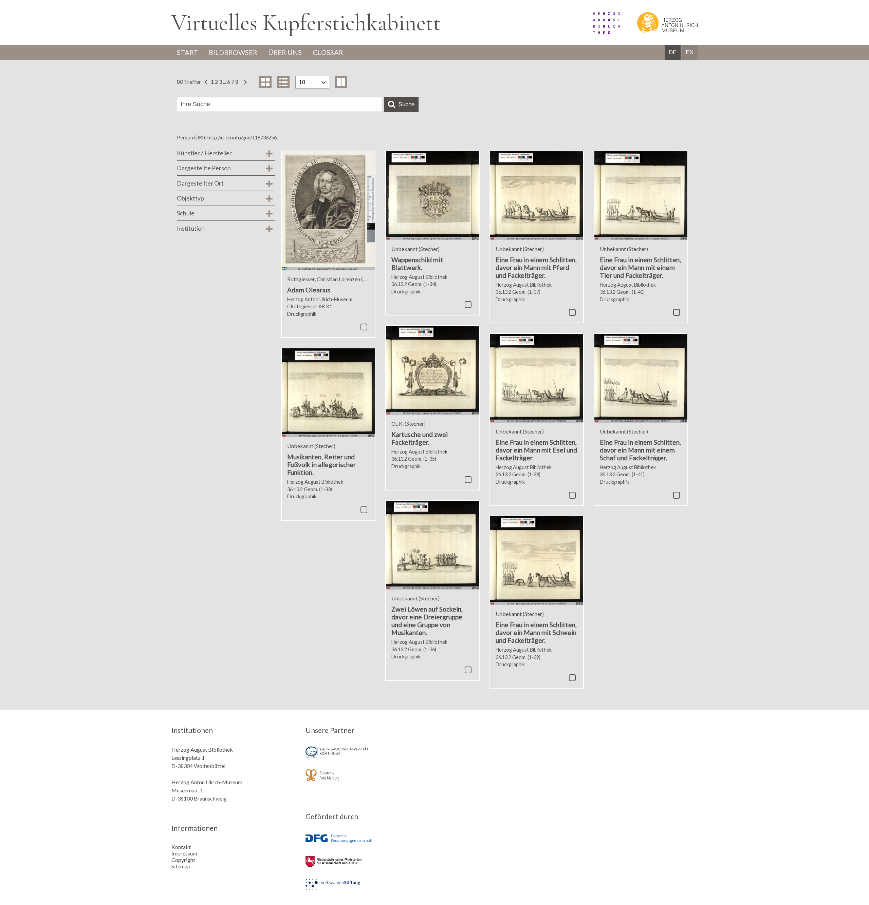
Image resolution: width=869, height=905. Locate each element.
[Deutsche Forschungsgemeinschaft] (368, 843)
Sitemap (180, 866)
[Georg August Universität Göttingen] (368, 757)
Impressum (184, 853)
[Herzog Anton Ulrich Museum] (659, 31)
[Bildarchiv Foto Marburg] (368, 779)
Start (187, 52)
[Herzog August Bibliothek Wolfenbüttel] (599, 31)
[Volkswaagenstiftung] (368, 889)
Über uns (285, 52)
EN (690, 52)
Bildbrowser (233, 52)
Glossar (328, 52)
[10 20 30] (312, 82)
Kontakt (181, 847)
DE (673, 52)
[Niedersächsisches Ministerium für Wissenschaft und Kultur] (368, 866)
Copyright (183, 859)
